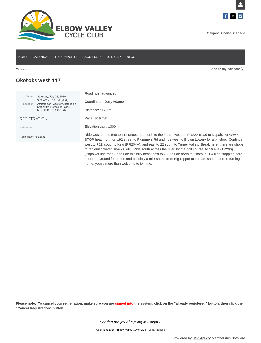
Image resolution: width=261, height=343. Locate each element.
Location (28, 103)
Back (23, 69)
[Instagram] (240, 16)
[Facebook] (225, 16)
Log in (240, 5)
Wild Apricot (202, 338)
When (29, 96)
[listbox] (228, 68)
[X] (233, 16)
